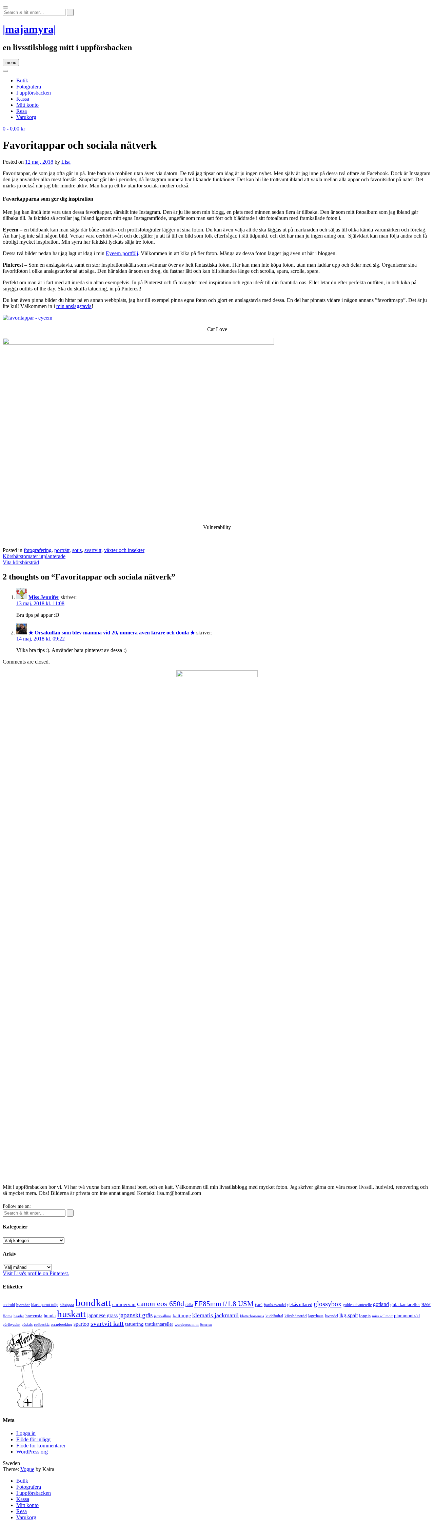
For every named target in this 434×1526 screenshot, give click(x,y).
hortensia (33, 1315)
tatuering (134, 1324)
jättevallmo (162, 1316)
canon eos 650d (160, 1303)
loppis (365, 1315)
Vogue (27, 1469)
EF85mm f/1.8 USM (224, 1304)
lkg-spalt (348, 1315)
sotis (77, 550)
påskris (27, 1324)
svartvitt (92, 550)
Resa (21, 111)
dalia (189, 1304)
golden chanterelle (357, 1304)
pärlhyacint (11, 1324)
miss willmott (382, 1316)
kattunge (182, 1315)
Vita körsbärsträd (21, 562)
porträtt (62, 550)
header (19, 1316)
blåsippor (67, 1305)
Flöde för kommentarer (40, 1445)
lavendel (331, 1316)
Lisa (66, 162)
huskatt (71, 1313)
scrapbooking (61, 1324)
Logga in (26, 1433)
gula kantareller (405, 1304)
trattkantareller (159, 1324)
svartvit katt (107, 1323)
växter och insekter (124, 550)
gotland (381, 1304)
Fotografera (28, 86)
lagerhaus (315, 1316)
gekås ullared (299, 1304)
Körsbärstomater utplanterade (34, 556)
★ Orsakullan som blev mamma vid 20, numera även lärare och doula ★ (111, 632)
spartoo (81, 1324)
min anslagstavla (74, 306)
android (9, 1304)
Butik (22, 80)
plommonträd (407, 1315)
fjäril (258, 1305)
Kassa (22, 99)
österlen (206, 1324)
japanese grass (102, 1315)
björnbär (23, 1305)
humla (50, 1315)
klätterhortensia (252, 1316)
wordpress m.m (187, 1324)
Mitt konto (27, 105)
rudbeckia (42, 1324)
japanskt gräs (136, 1315)
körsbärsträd (295, 1315)
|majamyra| (29, 29)
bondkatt (93, 1302)
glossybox (327, 1303)
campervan (124, 1304)
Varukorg (26, 117)
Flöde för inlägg (33, 1439)
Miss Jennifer (43, 597)
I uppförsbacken (33, 93)
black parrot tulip (44, 1304)
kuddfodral (274, 1316)
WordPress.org (32, 1451)
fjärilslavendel (275, 1305)
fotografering (38, 550)
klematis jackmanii (215, 1315)
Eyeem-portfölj (122, 253)
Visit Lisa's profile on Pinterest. (36, 1273)
